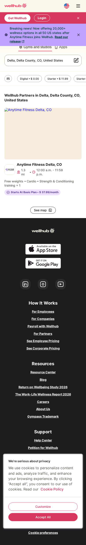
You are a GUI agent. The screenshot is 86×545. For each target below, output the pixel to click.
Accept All (43, 517)
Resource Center (43, 372)
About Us (43, 409)
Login (42, 18)
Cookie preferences (43, 532)
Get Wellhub (17, 18)
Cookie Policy (52, 489)
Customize (43, 506)
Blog (43, 379)
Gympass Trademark (43, 416)
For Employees (43, 311)
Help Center (43, 440)
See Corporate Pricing (43, 348)
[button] (8, 78)
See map (40, 210)
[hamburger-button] (78, 5)
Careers (43, 402)
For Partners (43, 333)
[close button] (78, 17)
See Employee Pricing (43, 341)
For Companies (43, 319)
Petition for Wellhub (43, 448)
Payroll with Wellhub (43, 326)
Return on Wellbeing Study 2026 (43, 387)
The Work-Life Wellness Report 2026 (43, 394)
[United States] (66, 6)
